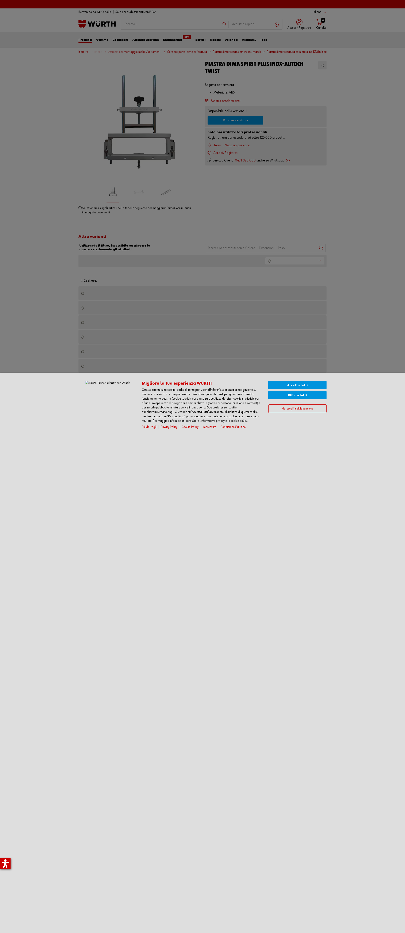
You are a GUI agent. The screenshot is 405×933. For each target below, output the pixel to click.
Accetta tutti (297, 385)
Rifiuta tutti (297, 395)
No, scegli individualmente (297, 408)
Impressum (209, 427)
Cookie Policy (190, 427)
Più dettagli (149, 427)
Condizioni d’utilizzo (233, 427)
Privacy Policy (169, 427)
